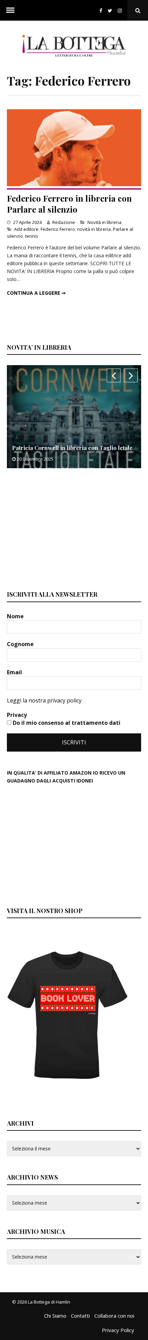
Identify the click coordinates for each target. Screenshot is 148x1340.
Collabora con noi (114, 1315)
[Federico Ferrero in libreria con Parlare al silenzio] (74, 184)
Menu (10, 10)
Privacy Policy (118, 1330)
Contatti (80, 1315)
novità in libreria (94, 229)
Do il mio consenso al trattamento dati (65, 723)
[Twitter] (110, 10)
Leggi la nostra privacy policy (44, 700)
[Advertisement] (58, 528)
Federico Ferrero (58, 229)
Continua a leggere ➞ (36, 293)
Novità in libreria (104, 222)
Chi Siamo (55, 1315)
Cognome (21, 644)
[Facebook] (101, 10)
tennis (31, 236)
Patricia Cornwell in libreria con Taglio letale (72, 447)
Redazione (63, 222)
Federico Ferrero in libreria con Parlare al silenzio (69, 203)
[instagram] (121, 10)
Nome (16, 616)
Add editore (26, 229)
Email (15, 672)
